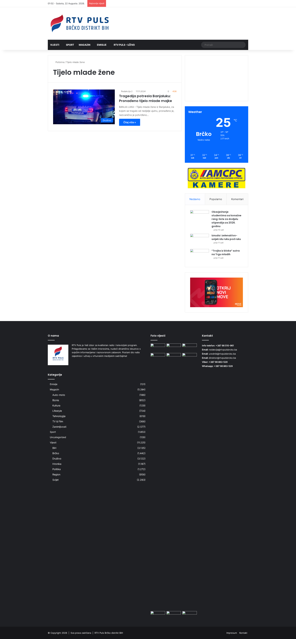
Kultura (56, 405)
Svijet (55, 479)
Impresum (231, 632)
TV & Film (57, 421)
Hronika (56, 463)
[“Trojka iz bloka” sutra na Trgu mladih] (199, 255)
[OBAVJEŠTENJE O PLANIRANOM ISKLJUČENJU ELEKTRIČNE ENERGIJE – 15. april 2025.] (189, 481)
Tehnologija (58, 416)
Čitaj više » (129, 122)
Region (56, 474)
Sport (70, 44)
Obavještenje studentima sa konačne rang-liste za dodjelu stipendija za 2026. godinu (226, 219)
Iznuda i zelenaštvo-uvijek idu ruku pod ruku (226, 237)
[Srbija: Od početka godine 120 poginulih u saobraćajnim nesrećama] (189, 615)
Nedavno (194, 199)
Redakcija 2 (126, 91)
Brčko (55, 453)
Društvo (56, 458)
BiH (54, 447)
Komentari (237, 199)
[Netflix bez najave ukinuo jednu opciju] (173, 347)
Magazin (84, 44)
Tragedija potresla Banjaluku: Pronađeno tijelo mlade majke (145, 98)
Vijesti (54, 44)
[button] (216, 89)
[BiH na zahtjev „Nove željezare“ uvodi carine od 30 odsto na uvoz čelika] (158, 347)
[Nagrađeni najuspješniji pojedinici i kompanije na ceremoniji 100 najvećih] (158, 615)
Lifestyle (57, 410)
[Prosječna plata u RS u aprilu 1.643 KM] (173, 615)
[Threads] (240, 3)
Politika (56, 469)
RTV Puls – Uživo (124, 44)
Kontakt (243, 632)
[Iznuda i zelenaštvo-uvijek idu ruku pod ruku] (199, 240)
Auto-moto (58, 394)
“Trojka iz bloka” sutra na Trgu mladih (226, 252)
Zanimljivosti (59, 426)
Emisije (102, 44)
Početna (59, 62)
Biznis (55, 400)
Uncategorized (58, 437)
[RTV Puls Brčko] (79, 23)
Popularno (215, 199)
